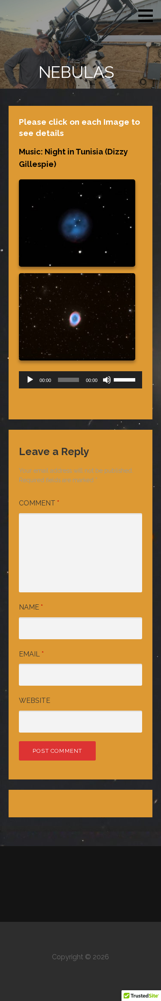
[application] (80, 379)
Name (31, 607)
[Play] (30, 380)
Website (34, 700)
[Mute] (107, 380)
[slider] (126, 379)
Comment (39, 503)
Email (31, 654)
